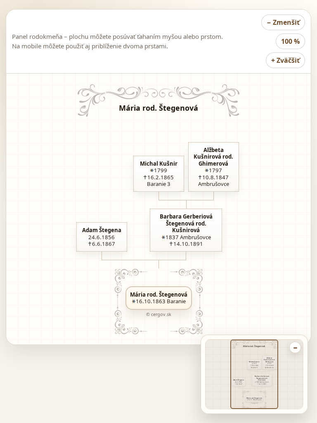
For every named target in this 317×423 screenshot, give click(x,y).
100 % (290, 41)
